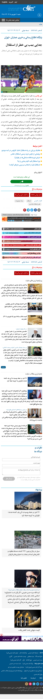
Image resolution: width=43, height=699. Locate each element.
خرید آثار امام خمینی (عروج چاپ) (34, 667)
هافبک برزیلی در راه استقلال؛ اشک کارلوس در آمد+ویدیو (21, 150)
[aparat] (30, 684)
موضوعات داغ (37, 189)
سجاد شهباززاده (19, 201)
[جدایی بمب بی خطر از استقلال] (21, 79)
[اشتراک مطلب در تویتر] (31, 210)
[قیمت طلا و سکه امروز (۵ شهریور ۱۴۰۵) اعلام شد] (35, 320)
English (4, 2)
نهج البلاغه (29, 660)
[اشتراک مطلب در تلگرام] (28, 210)
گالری (10, 656)
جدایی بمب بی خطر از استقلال (24, 45)
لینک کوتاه (34, 215)
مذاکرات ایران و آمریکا (21, 194)
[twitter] (37, 684)
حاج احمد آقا (38, 656)
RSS (41, 678)
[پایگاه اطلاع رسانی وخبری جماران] (21, 8)
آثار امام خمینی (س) (16, 660)
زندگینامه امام (23, 653)
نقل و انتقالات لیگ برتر (34, 204)
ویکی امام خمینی (38, 674)
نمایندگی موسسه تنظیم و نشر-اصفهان (33, 671)
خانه (40, 24)
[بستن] (1, 635)
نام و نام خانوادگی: (35, 457)
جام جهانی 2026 (36, 194)
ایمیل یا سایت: (36, 463)
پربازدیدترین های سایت (34, 280)
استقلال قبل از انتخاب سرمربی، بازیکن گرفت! (24, 164)
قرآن (23, 660)
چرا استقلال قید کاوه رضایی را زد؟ (28, 161)
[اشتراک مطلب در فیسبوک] (35, 210)
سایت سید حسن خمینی (15, 663)
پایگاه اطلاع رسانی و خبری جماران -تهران (23, 37)
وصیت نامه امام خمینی (20, 656)
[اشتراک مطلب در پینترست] (24, 210)
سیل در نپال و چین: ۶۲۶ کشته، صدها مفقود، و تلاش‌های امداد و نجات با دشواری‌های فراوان (24, 553)
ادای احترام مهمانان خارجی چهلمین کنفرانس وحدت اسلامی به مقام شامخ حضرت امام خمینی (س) (16, 307)
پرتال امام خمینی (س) (28, 663)
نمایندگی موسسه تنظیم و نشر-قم (16, 667)
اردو (16, 2)
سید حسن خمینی (37, 660)
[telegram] (34, 684)
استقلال (29, 201)
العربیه (11, 2)
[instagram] (26, 684)
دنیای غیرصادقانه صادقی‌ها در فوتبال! (27, 157)
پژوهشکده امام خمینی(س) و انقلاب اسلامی (11, 671)
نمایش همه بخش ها (12, 20)
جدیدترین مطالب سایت (33, 373)
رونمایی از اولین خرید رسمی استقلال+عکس (25, 154)
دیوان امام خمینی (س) (12, 653)
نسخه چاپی (25, 30)
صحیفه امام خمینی (33, 653)
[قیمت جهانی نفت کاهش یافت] (21, 619)
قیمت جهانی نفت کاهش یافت (29, 630)
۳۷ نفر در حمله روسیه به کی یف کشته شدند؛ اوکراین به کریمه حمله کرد (15, 379)
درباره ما (33, 678)
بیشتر (3, 367)
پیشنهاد (38, 490)
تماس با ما (24, 678)
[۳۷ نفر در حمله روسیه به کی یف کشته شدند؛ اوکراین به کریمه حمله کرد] (35, 382)
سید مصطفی (30, 656)
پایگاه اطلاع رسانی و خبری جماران (16, 687)
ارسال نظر (9, 478)
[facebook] (41, 684)
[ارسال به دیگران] (39, 210)
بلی (21, 182)
